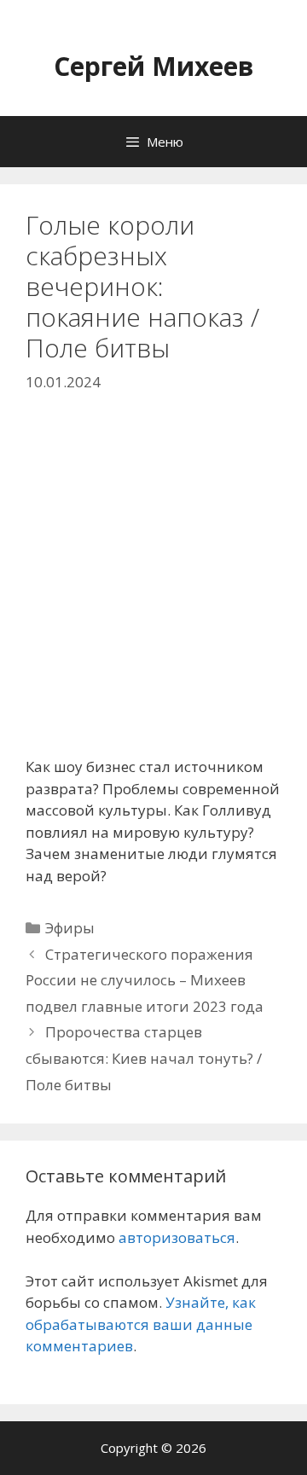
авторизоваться (177, 1237)
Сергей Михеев (154, 66)
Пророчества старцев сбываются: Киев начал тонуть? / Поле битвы (144, 1058)
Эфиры (70, 928)
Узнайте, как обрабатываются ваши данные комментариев (141, 1324)
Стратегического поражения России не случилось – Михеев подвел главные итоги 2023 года (145, 980)
